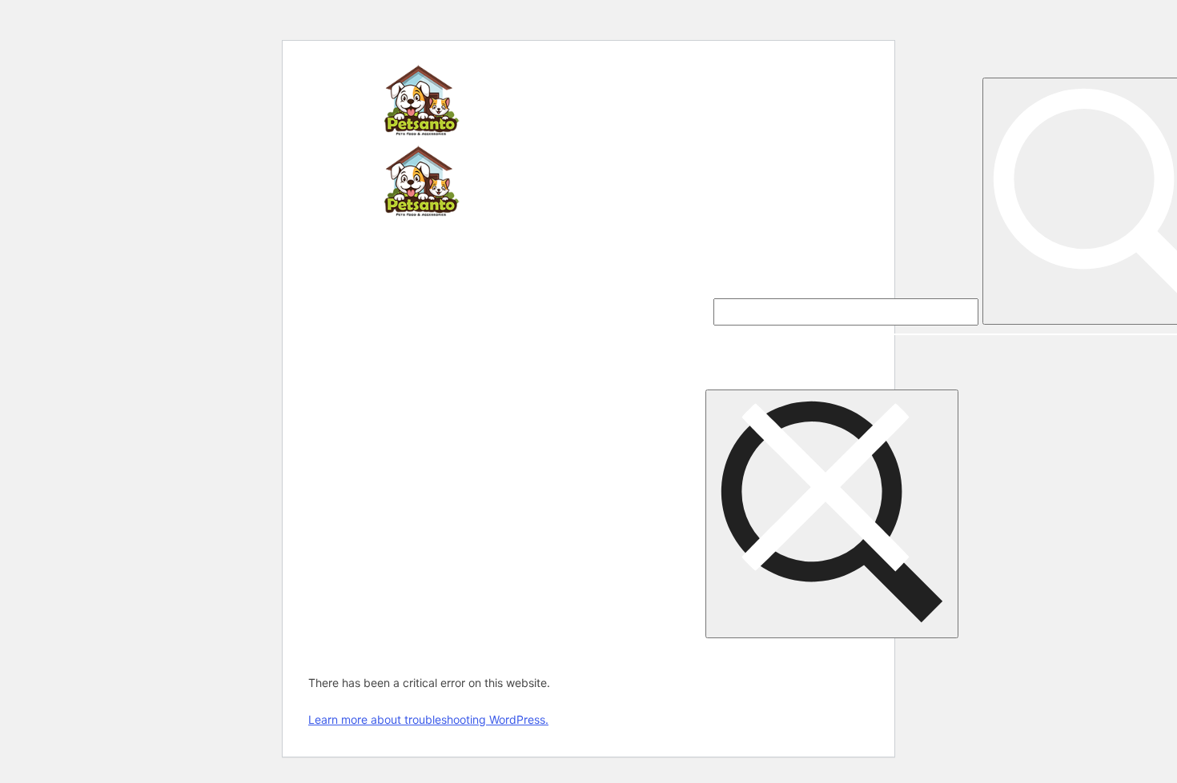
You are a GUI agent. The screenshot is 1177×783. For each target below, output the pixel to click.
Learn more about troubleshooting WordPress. (428, 719)
